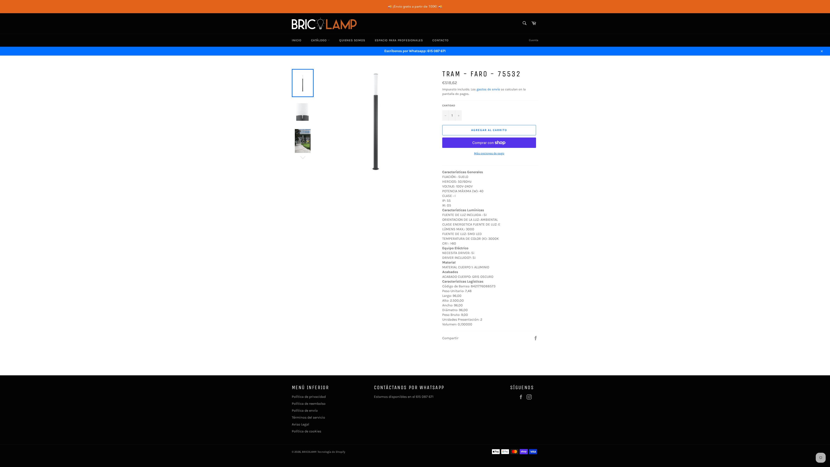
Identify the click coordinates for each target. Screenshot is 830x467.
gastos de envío (488, 89)
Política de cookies (306, 431)
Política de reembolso (309, 403)
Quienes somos (352, 40)
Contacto (440, 40)
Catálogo (319, 40)
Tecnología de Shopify (331, 451)
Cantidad (448, 105)
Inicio (297, 40)
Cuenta (533, 40)
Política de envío (305, 410)
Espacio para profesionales (399, 40)
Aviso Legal (300, 424)
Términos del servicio (308, 417)
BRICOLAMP (309, 451)
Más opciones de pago (489, 153)
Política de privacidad (309, 397)
